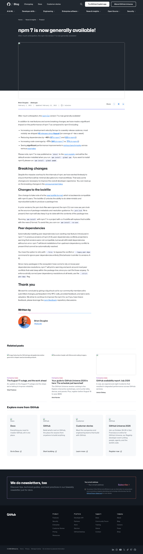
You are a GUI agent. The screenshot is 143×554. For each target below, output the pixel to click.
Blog (16, 4)
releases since (49, 133)
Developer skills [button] (28, 11)
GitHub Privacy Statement (94, 493)
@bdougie (34, 103)
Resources (56, 535)
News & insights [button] (92, 11)
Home (20, 20)
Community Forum (102, 521)
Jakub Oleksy (101, 392)
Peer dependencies (31, 228)
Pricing (55, 532)
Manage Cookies (36, 549)
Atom (76, 525)
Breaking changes (33, 168)
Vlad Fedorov (11, 390)
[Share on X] (114, 104)
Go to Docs (14, 451)
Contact (98, 532)
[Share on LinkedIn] (123, 104)
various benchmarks (72, 145)
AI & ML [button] (10, 11)
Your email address (91, 482)
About (119, 518)
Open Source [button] (113, 11)
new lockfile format (55, 195)
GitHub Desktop (79, 532)
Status (97, 528)
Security (55, 521)
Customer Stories (58, 528)
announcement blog (54, 184)
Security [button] (130, 11)
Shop (118, 532)
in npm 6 (70, 137)
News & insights (31, 20)
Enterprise (56, 525)
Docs (97, 518)
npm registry (69, 154)
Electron (77, 528)
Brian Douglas (23, 103)
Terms (22, 549)
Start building (49, 451)
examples (31, 148)
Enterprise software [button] (69, 11)
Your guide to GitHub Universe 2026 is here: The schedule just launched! (70, 381)
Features (56, 518)
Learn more (81, 451)
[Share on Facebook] (118, 104)
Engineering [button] (48, 11)
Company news (12, 378)
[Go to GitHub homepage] (11, 515)
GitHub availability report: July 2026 (113, 380)
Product (41, 20)
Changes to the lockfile (34, 189)
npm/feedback (50, 300)
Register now (114, 451)
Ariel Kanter (56, 397)
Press (119, 528)
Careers (119, 525)
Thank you (26, 284)
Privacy (27, 549)
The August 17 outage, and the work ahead (26, 380)
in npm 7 (56, 137)
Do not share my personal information (53, 549)
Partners (77, 521)
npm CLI (46, 116)
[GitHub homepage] (8, 4)
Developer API (78, 518)
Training (98, 525)
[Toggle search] (81, 4)
